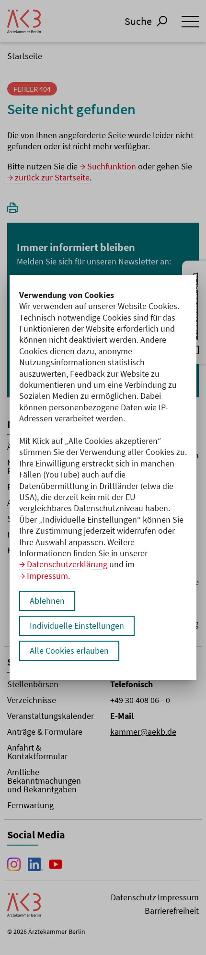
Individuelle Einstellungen (77, 625)
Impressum (47, 575)
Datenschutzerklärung (67, 564)
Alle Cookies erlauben (69, 650)
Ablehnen (47, 600)
